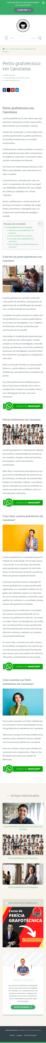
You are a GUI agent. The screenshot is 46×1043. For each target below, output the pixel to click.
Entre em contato (21, 1007)
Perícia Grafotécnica (12, 80)
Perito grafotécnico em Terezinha (23, 858)
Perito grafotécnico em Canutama (19, 227)
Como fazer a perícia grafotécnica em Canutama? (21, 240)
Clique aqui (22, 10)
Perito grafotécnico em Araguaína (23, 887)
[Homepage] (23, 26)
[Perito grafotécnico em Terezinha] (23, 854)
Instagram (19, 1035)
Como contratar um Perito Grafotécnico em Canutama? (23, 245)
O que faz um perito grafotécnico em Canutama (21, 231)
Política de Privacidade (30, 1035)
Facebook (12, 1035)
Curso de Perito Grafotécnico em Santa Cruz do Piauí (23, 827)
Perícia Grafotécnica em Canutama (20, 236)
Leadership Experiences (11, 1030)
